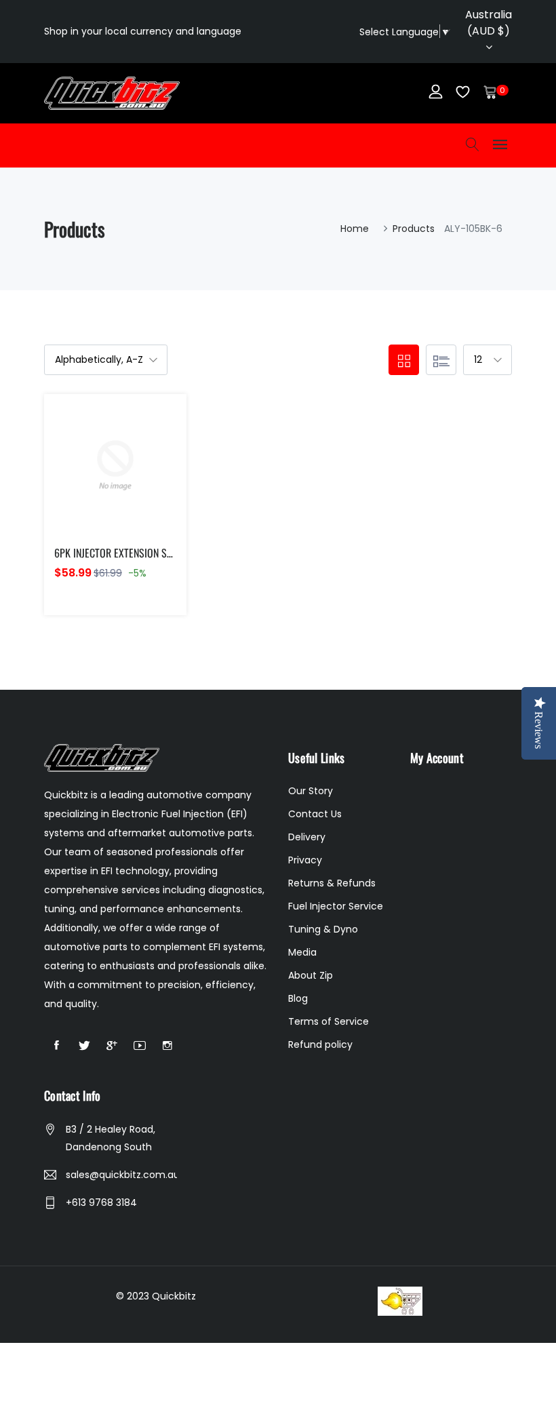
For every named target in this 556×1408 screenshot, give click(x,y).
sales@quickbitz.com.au (121, 1174)
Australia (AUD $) (488, 23)
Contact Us (315, 814)
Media (302, 952)
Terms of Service (328, 1021)
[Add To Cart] (86, 481)
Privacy (305, 860)
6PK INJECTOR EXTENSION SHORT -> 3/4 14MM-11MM (162, 553)
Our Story (310, 791)
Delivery (306, 837)
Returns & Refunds (332, 883)
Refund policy (320, 1044)
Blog (298, 998)
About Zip (310, 975)
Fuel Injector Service (335, 906)
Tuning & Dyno (323, 929)
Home (354, 228)
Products (414, 228)
